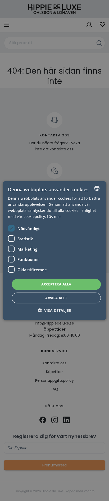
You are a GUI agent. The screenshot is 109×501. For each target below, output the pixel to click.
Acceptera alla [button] (56, 284)
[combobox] (97, 188)
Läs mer (54, 216)
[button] (54, 310)
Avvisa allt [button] (56, 297)
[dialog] (54, 250)
